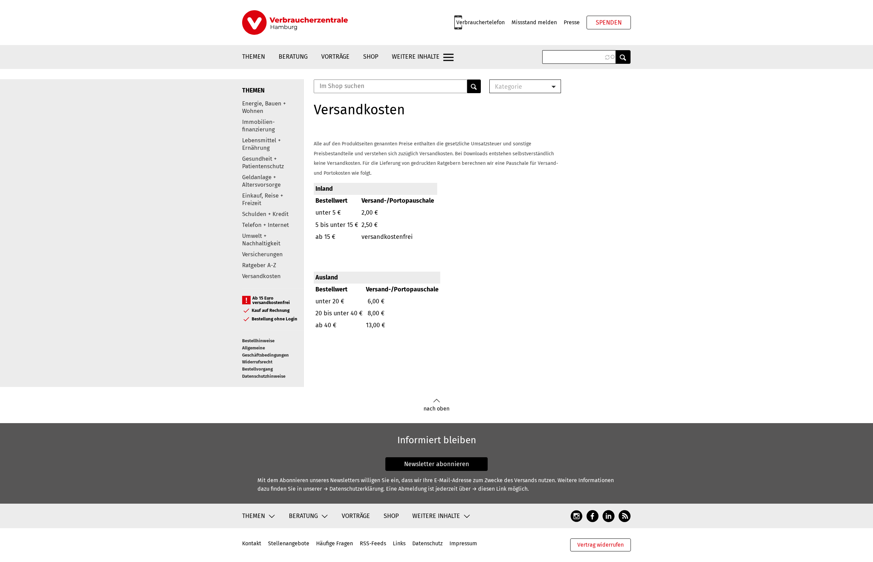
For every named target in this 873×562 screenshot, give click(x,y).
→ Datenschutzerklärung (353, 489)
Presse (572, 22)
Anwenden (623, 57)
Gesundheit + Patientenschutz (263, 162)
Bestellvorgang (257, 369)
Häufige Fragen (334, 543)
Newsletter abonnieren (436, 464)
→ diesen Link (489, 489)
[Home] (295, 22)
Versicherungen (262, 254)
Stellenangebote (288, 543)
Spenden (609, 22)
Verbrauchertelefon (480, 22)
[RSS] (624, 515)
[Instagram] (576, 515)
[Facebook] (592, 515)
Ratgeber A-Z (259, 265)
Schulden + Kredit (265, 214)
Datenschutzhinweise (263, 376)
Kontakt (251, 543)
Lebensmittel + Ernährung (261, 144)
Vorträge (335, 56)
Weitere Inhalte (416, 56)
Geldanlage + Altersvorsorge (261, 181)
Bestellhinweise (258, 340)
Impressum (463, 543)
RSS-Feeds (373, 543)
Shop (370, 56)
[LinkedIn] (608, 515)
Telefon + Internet (265, 225)
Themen (253, 56)
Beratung (293, 56)
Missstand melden (534, 22)
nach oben (436, 408)
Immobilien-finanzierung (258, 125)
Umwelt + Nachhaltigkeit (261, 239)
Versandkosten (261, 276)
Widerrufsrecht (257, 361)
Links (399, 543)
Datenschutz (427, 543)
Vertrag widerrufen (600, 545)
